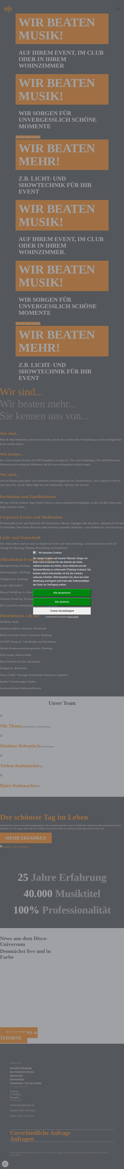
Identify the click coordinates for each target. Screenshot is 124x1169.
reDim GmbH (73, 617)
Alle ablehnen (62, 601)
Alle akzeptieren (62, 592)
